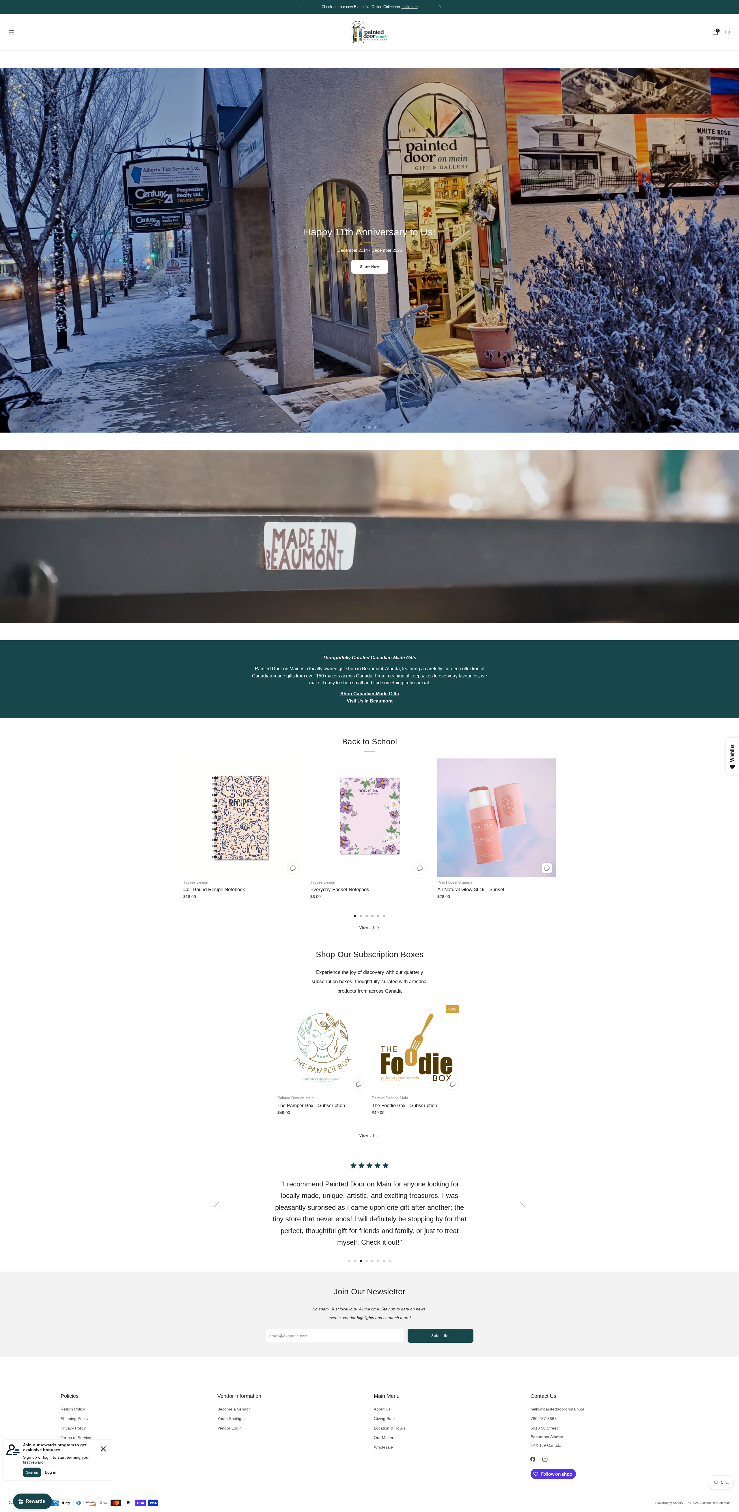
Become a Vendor (233, 1409)
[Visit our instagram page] (545, 1459)
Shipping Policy (74, 1418)
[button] (364, 427)
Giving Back (384, 1418)
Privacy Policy (73, 1428)
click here (410, 7)
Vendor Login (229, 1428)
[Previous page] (183, 818)
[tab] (355, 916)
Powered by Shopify (669, 1503)
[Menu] (11, 32)
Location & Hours (389, 1428)
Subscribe (440, 1336)
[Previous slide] (216, 1206)
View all (366, 928)
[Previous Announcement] (299, 7)
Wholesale (383, 1447)
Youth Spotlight (231, 1418)
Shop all (369, 267)
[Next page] (556, 818)
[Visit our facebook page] (533, 1459)
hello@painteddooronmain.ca (557, 1409)
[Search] (727, 32)
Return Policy (73, 1409)
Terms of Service (76, 1437)
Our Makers (384, 1437)
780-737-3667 (544, 1418)
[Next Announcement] (440, 7)
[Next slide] (523, 1206)
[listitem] (370, 7)
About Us (382, 1409)
